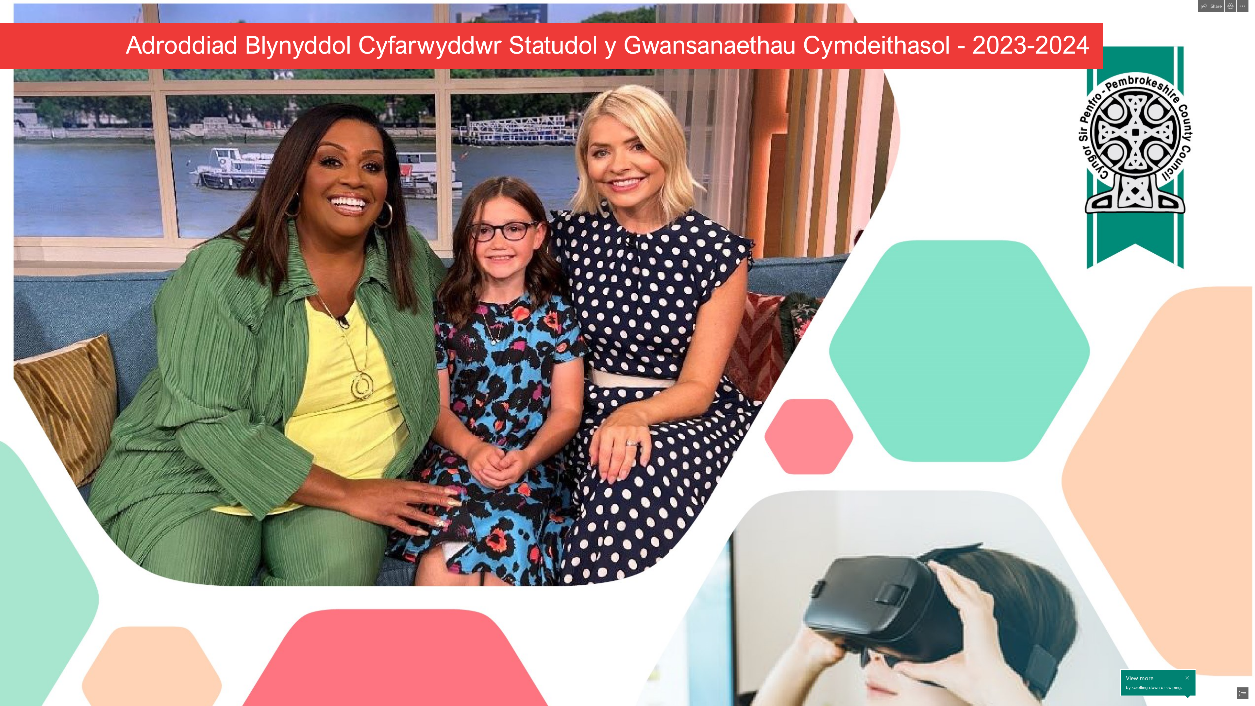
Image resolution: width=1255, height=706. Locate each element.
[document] (627, 353)
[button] (1211, 6)
